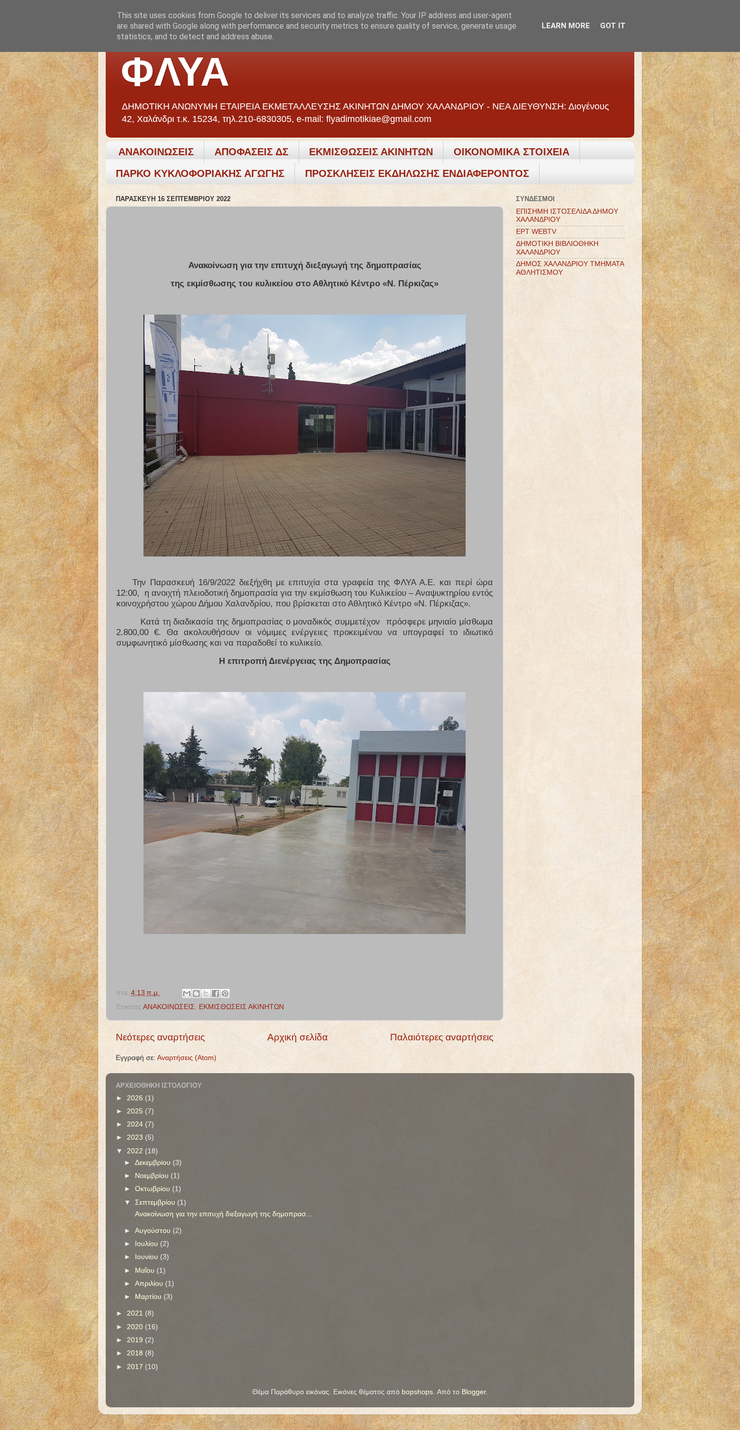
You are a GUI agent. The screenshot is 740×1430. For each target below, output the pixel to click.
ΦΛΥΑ (175, 71)
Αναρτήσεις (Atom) (186, 1058)
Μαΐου (146, 1270)
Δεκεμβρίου (154, 1162)
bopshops (417, 1392)
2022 (136, 1151)
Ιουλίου (147, 1244)
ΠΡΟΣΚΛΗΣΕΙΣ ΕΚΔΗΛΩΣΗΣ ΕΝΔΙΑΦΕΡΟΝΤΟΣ (417, 173)
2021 (136, 1313)
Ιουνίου (147, 1257)
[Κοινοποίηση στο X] (206, 993)
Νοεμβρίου (153, 1175)
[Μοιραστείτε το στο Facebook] (215, 993)
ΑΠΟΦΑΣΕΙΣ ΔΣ (251, 151)
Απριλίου (150, 1283)
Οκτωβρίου (153, 1189)
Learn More (566, 25)
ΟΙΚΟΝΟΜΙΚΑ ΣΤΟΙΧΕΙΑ (511, 151)
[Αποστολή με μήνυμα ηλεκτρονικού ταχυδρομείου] (187, 993)
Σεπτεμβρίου (156, 1202)
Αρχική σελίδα (297, 1037)
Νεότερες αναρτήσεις (160, 1037)
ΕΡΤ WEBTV (536, 231)
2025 (136, 1111)
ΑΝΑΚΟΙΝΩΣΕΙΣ (156, 151)
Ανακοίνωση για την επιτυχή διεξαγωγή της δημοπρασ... (222, 1214)
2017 (136, 1367)
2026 (136, 1098)
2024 (136, 1124)
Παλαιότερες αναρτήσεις (441, 1037)
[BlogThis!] (196, 993)
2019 (136, 1340)
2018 (136, 1353)
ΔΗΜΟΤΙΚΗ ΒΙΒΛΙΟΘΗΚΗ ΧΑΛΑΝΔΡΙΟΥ (557, 248)
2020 (136, 1327)
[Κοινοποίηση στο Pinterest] (225, 993)
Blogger (474, 1392)
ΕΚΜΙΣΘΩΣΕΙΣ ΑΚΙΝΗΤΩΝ (371, 151)
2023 (136, 1137)
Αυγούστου (154, 1230)
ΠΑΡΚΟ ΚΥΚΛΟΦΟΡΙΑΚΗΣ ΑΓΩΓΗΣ (200, 173)
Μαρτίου (149, 1296)
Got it (613, 25)
